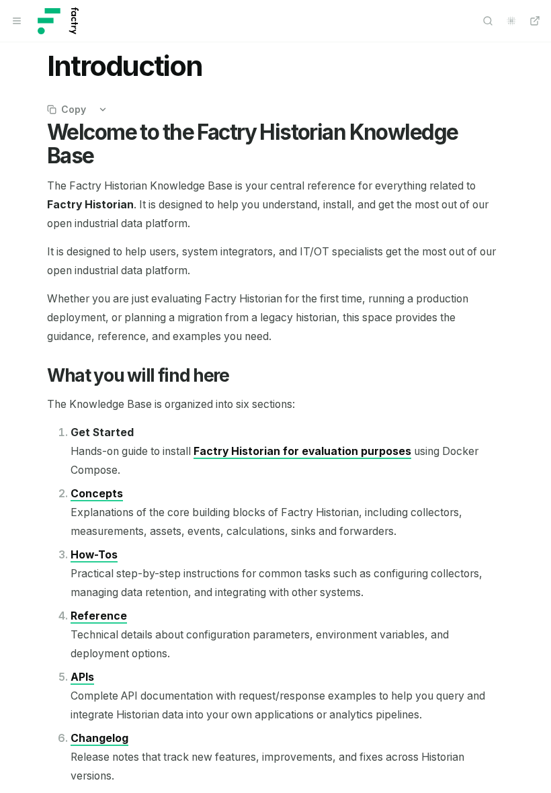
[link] (302, 451)
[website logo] (58, 21)
